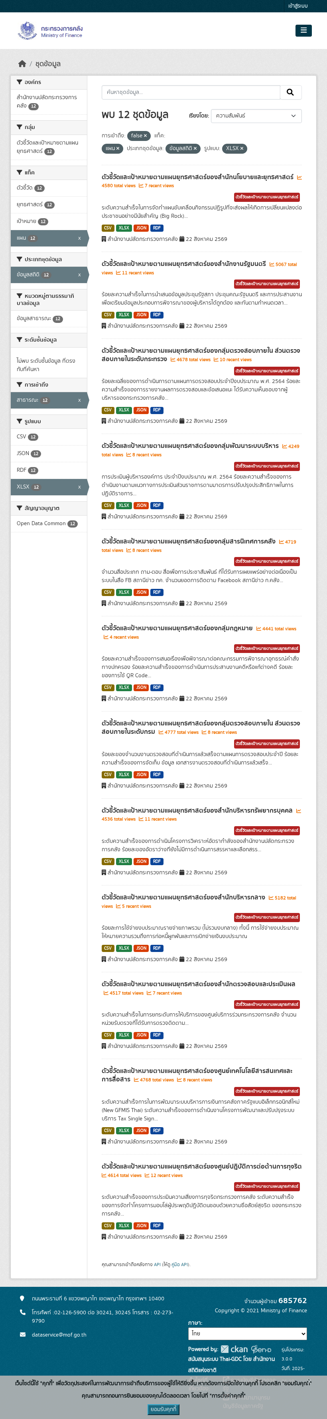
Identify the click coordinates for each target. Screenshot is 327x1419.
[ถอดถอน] (145, 136)
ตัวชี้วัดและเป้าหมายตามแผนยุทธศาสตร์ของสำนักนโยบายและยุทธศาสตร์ (198, 177)
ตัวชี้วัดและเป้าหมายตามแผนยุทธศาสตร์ (267, 197)
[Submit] (291, 92)
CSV (108, 228)
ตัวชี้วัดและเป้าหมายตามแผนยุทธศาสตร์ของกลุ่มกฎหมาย (178, 628)
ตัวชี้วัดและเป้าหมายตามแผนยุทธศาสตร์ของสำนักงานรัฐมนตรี (185, 264)
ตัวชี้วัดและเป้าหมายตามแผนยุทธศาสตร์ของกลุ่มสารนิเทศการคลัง (189, 541)
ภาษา (194, 1323)
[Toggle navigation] (303, 31)
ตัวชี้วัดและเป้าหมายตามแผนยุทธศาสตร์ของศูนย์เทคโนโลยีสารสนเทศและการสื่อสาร (197, 1075)
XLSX (124, 228)
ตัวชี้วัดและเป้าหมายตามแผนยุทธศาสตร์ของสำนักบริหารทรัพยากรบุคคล (198, 810)
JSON (141, 228)
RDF (157, 228)
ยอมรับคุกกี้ (163, 1409)
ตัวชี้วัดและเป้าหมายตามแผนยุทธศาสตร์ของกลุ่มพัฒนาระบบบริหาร (191, 446)
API (157, 1264)
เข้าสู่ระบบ (298, 6)
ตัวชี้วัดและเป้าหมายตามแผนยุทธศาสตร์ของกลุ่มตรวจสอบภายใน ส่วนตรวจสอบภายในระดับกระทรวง (201, 355)
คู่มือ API (179, 1264)
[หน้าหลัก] (22, 64)
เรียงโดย (198, 116)
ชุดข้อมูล (48, 64)
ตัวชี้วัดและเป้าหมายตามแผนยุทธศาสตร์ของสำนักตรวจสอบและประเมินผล (198, 984)
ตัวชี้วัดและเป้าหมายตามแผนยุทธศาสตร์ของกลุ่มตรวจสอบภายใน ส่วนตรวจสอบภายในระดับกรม (201, 727)
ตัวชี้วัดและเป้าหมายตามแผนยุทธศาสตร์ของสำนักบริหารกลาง (184, 897)
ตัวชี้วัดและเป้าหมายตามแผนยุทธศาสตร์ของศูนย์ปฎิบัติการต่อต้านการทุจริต (202, 1166)
